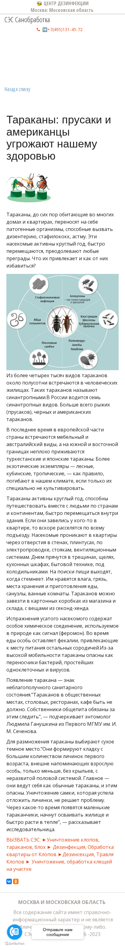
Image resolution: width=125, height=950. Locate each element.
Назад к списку (17, 89)
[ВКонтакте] (9, 881)
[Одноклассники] (16, 881)
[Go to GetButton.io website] (14, 944)
